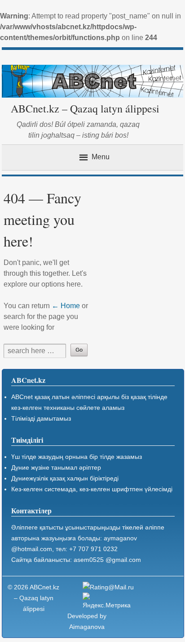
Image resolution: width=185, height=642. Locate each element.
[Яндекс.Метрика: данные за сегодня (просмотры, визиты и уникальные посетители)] (109, 602)
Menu (101, 157)
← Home (66, 306)
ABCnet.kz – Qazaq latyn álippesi (85, 108)
